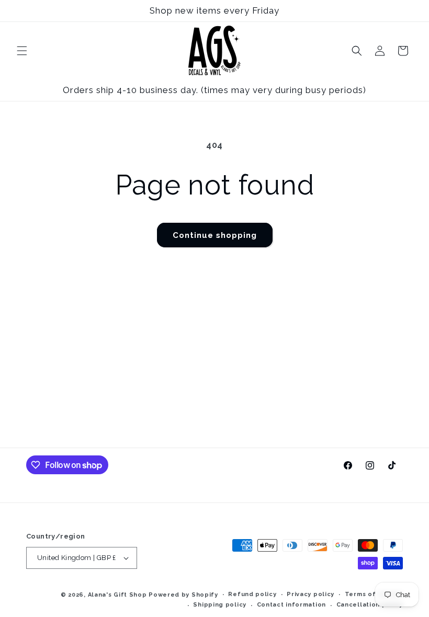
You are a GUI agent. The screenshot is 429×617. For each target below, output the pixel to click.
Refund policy (252, 594)
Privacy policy (310, 594)
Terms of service (374, 594)
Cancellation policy (369, 604)
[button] (21, 50)
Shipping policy (219, 604)
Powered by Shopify (183, 594)
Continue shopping (215, 235)
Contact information (291, 604)
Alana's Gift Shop (117, 594)
